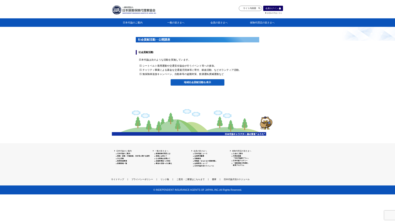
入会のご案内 (238, 153)
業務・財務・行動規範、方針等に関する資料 (133, 156)
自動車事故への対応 (163, 161)
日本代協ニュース (200, 153)
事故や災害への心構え (164, 163)
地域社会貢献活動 (194, 82)
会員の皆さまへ (219, 22)
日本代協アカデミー (240, 160)
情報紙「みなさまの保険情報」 (205, 161)
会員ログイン (272, 8)
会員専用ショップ (200, 163)
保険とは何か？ (161, 156)
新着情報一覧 (122, 163)
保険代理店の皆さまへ (262, 22)
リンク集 (164, 179)
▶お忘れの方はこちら (273, 13)
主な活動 (120, 158)
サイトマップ (117, 179)
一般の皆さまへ (176, 22)
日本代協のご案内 (133, 22)
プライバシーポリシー (142, 179)
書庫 (214, 179)
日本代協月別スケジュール (204, 166)
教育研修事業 (122, 161)
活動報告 (197, 158)
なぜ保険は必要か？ (163, 158)
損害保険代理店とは (163, 153)
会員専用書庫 (199, 156)
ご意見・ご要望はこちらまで (191, 179)
